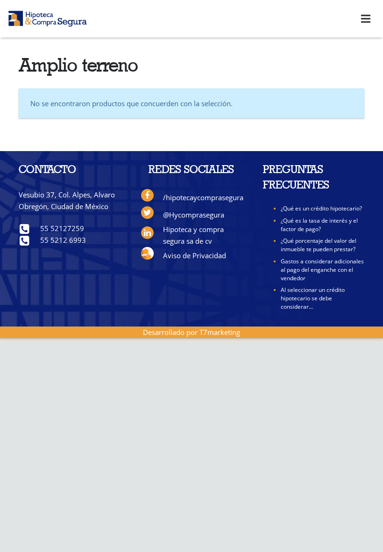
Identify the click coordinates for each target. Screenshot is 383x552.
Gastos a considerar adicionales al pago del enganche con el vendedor (322, 269)
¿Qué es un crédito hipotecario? (321, 208)
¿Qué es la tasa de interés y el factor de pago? (319, 225)
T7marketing (219, 332)
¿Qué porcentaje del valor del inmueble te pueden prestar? (318, 245)
